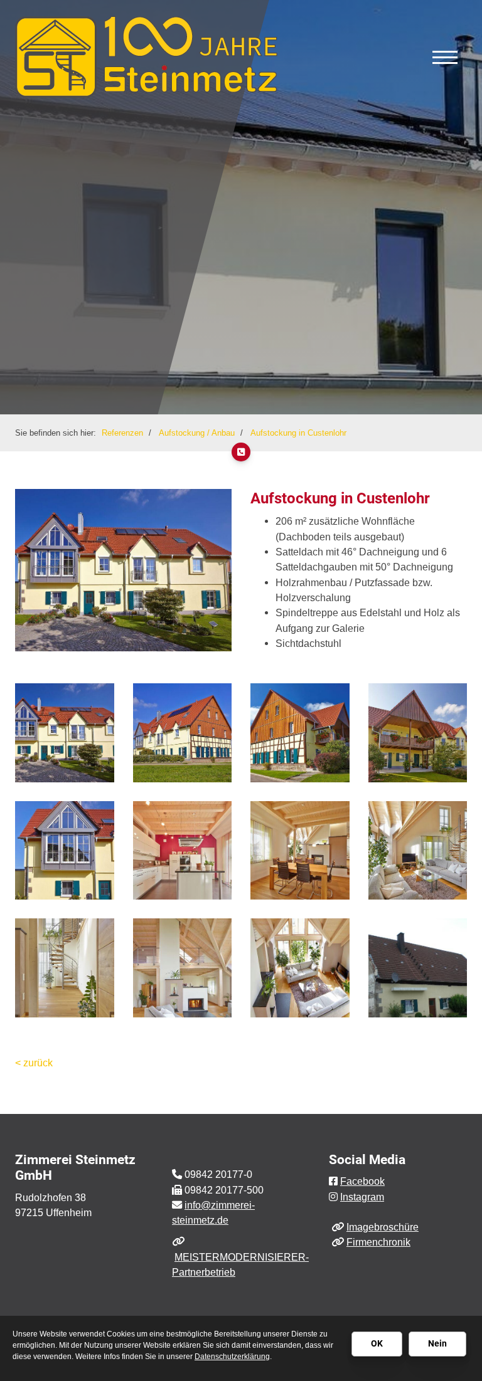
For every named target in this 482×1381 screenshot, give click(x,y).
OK (377, 1343)
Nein (437, 1343)
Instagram (362, 1196)
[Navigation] (445, 56)
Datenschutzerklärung (232, 1356)
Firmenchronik (378, 1241)
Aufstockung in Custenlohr (298, 433)
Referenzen (122, 433)
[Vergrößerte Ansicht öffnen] (64, 732)
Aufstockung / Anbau (197, 433)
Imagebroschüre (382, 1226)
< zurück (34, 1062)
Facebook (362, 1181)
